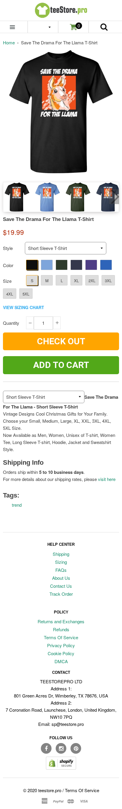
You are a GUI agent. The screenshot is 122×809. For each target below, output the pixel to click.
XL (76, 280)
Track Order (61, 594)
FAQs (61, 570)
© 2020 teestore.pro (42, 790)
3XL (108, 280)
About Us (61, 578)
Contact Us (61, 586)
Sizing (61, 562)
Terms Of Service (61, 637)
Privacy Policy (61, 645)
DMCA (61, 661)
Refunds (61, 629)
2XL (92, 280)
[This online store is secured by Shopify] (61, 768)
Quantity (11, 323)
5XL (26, 294)
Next (114, 196)
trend (17, 505)
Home (9, 42)
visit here (106, 479)
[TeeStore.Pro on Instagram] (61, 748)
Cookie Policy (61, 653)
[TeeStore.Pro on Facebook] (46, 748)
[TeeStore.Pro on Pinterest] (75, 748)
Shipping (61, 554)
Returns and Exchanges (61, 621)
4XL (9, 294)
